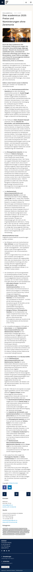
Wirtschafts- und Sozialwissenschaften (12, 530)
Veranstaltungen (24, 532)
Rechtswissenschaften (8, 534)
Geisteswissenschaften (13, 532)
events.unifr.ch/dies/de (9, 507)
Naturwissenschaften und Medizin (18, 529)
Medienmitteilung (20, 534)
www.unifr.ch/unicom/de (10, 522)
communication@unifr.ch (10, 520)
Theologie (5, 529)
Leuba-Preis (10, 455)
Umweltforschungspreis (14, 326)
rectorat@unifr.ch (8, 505)
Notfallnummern (19, 570)
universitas (6, 561)
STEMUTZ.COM (13, 483)
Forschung (26, 530)
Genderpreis (10, 272)
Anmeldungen (5, 567)
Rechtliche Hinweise (11, 570)
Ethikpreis (10, 242)
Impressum (3, 570)
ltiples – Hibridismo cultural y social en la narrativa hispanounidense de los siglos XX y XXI (17, 437)
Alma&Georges (7, 556)
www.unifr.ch (4, 548)
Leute (4, 532)
